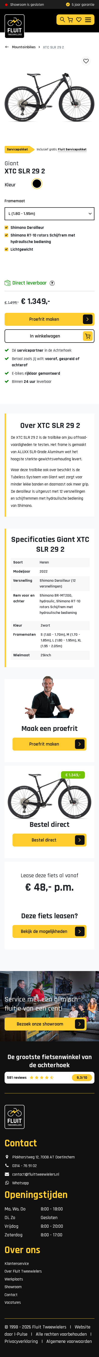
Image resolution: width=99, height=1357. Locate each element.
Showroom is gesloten (27, 4)
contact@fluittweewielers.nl (34, 1174)
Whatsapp (19, 1183)
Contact (11, 1295)
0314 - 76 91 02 (23, 1165)
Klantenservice (17, 1263)
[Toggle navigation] (88, 20)
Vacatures (13, 1302)
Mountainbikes (24, 47)
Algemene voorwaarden (69, 1341)
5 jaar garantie (83, 4)
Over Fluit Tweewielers (23, 1271)
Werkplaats (14, 1279)
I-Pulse (20, 1334)
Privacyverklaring (21, 1341)
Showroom (13, 1287)
